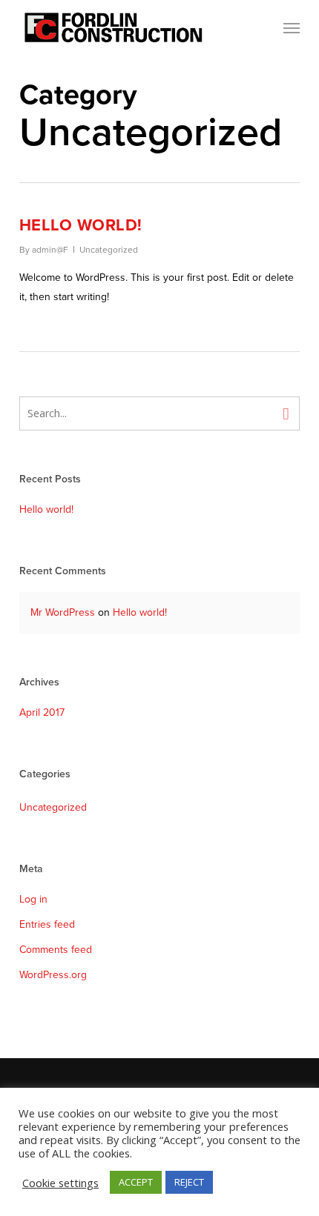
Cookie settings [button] (60, 1182)
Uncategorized (108, 250)
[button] (291, 27)
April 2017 (42, 712)
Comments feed (55, 949)
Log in (33, 899)
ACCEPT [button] (136, 1182)
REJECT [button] (189, 1182)
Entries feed (47, 924)
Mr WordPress (62, 612)
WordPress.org (53, 975)
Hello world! (80, 225)
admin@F (50, 250)
